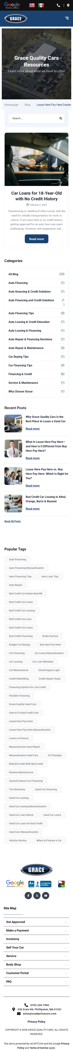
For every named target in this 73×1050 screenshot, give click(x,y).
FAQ (9, 981)
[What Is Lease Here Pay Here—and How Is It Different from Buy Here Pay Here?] (13, 448)
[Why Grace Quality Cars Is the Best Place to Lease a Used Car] (13, 423)
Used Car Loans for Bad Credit (26, 823)
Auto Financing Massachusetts (26, 568)
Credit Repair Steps (50, 678)
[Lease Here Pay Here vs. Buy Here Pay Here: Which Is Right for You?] (13, 476)
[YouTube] (45, 895)
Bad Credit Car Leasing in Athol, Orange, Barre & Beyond (46, 499)
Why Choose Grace (21, 391)
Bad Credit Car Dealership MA (25, 593)
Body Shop (13, 964)
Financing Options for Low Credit (27, 687)
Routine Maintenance (21, 772)
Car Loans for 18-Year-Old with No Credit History (36, 196)
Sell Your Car (15, 947)
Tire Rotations (17, 789)
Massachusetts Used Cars (23, 755)
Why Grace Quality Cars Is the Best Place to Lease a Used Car (46, 419)
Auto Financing (18, 283)
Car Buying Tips (19, 356)
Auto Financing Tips (21, 313)
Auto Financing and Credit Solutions (31, 300)
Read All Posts (12, 521)
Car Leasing (16, 661)
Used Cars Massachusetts (23, 832)
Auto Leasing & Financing (25, 330)
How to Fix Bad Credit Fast (24, 712)
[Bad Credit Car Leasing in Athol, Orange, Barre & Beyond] (13, 503)
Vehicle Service (18, 840)
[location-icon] (68, 5)
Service (11, 956)
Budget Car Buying (19, 644)
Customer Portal (17, 973)
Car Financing (17, 653)
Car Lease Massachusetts (49, 653)
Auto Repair (15, 585)
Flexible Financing (19, 695)
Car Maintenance (18, 670)
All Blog (13, 274)
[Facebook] (28, 895)
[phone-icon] (59, 5)
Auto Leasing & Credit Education (29, 322)
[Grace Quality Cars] (15, 18)
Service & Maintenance (23, 382)
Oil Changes (55, 755)
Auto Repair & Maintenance (26, 348)
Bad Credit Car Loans (21, 627)
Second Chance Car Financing (26, 780)
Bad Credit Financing (21, 636)
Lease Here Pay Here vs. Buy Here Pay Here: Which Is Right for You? (47, 474)
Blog (27, 104)
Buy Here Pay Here (50, 644)
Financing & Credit (20, 374)
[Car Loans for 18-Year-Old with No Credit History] (36, 159)
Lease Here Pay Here (21, 721)
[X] (37, 895)
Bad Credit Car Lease (21, 602)
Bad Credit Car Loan (20, 619)
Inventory (12, 939)
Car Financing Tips (20, 365)
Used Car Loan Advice (21, 814)
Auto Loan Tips (49, 576)
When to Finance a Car (49, 840)
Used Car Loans (52, 814)
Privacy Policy (36, 1021)
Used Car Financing (46, 789)
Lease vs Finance (19, 738)
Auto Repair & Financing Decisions (30, 339)
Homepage (11, 104)
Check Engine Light (49, 670)
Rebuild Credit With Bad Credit (26, 763)
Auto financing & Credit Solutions (30, 291)
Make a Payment (17, 930)
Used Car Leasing (19, 797)
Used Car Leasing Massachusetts (27, 806)
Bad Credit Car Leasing (22, 610)
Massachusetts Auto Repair (24, 746)
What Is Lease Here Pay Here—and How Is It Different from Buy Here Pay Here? (46, 446)
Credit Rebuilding (19, 678)
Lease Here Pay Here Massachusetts (29, 729)
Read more (36, 239)
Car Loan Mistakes (42, 661)
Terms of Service (39, 1047)
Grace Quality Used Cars (22, 704)
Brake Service (50, 636)
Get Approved (15, 922)
